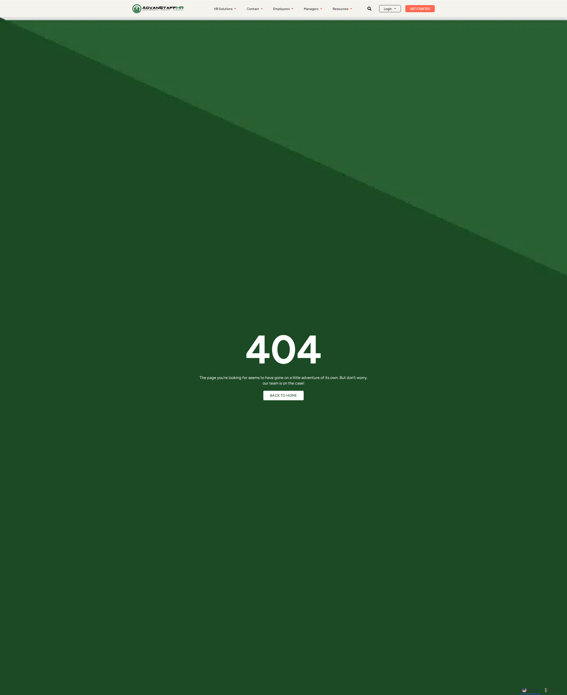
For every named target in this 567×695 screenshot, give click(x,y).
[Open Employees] (292, 8)
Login (388, 9)
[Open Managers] (321, 8)
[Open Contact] (261, 8)
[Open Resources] (351, 8)
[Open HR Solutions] (235, 8)
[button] (369, 9)
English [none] (533, 689)
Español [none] (555, 689)
